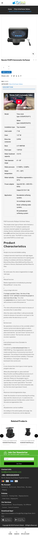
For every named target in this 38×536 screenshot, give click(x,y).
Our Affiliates (27, 504)
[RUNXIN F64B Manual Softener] (27, 432)
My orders (29, 487)
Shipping (4, 489)
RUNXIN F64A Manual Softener (12, 442)
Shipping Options (23, 496)
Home (10, 9)
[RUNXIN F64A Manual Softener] (10, 432)
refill (8, 233)
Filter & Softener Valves (22, 9)
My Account (12, 487)
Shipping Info (14, 498)
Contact (4, 507)
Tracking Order (13, 496)
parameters (9, 300)
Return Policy (21, 487)
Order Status (6, 498)
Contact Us (4, 487)
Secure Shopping (18, 504)
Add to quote (6, 72)
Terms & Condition (13, 507)
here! (24, 528)
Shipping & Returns (6, 504)
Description (8, 87)
